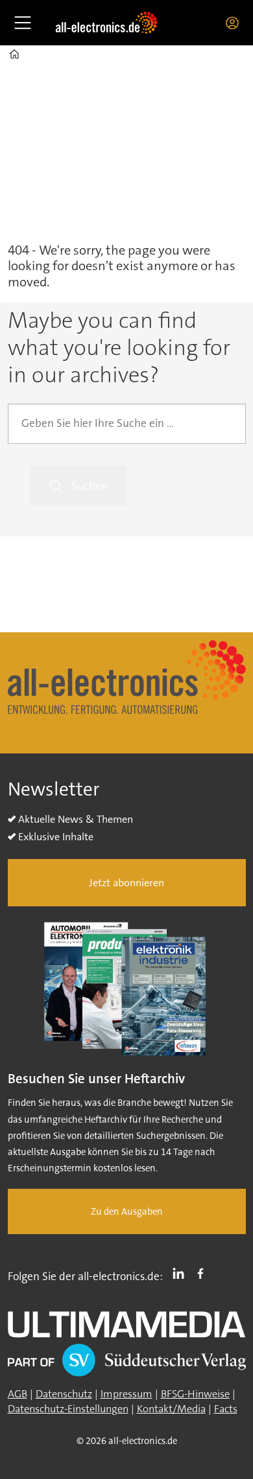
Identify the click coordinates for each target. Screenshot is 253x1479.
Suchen (89, 486)
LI (181, 1273)
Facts (225, 1409)
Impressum (126, 1394)
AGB (17, 1394)
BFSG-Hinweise (195, 1394)
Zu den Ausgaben (127, 1212)
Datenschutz (64, 1394)
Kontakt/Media (171, 1409)
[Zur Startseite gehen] (106, 23)
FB (203, 1273)
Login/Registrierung (235, 22)
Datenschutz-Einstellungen (68, 1409)
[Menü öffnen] (22, 23)
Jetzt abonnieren (126, 882)
